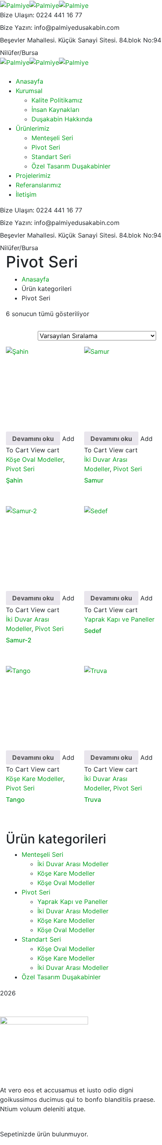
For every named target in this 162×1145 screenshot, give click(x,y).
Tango (15, 799)
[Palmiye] (14, 5)
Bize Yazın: (16, 27)
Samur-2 (18, 640)
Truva (92, 799)
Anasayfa (35, 279)
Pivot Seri (20, 469)
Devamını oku (33, 439)
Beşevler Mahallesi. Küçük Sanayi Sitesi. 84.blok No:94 (80, 40)
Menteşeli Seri (42, 854)
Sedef (92, 631)
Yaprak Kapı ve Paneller (119, 619)
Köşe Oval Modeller (34, 459)
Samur (93, 480)
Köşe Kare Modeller (34, 779)
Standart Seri (41, 939)
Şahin (14, 480)
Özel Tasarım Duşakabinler (61, 977)
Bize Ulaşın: (17, 15)
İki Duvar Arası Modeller (73, 864)
